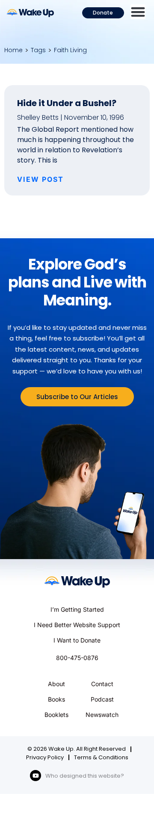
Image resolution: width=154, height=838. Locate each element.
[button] (137, 11)
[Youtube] (35, 775)
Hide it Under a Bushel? (66, 103)
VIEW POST (40, 179)
